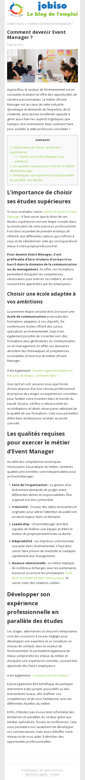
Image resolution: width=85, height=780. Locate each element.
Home (11, 24)
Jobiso (34, 770)
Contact (55, 774)
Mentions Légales (37, 774)
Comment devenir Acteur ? (51, 675)
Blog (20, 24)
